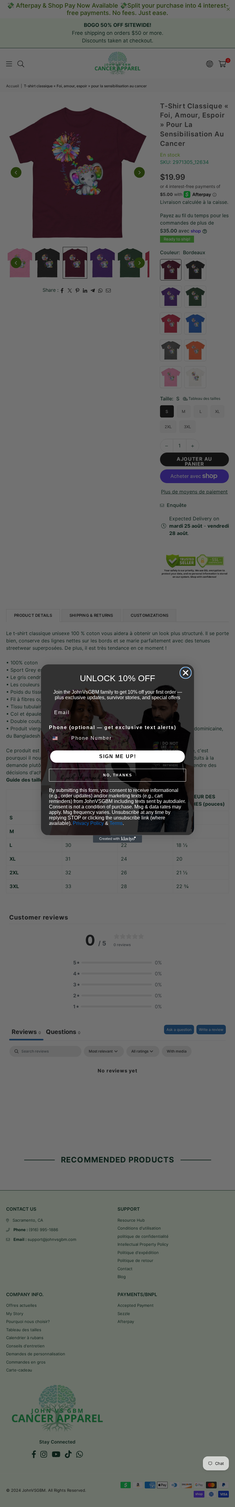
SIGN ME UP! (117, 756)
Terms (116, 823)
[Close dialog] (185, 672)
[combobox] (58, 738)
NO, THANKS (117, 775)
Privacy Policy (88, 823)
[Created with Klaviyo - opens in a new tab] (117, 839)
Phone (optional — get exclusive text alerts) (112, 727)
